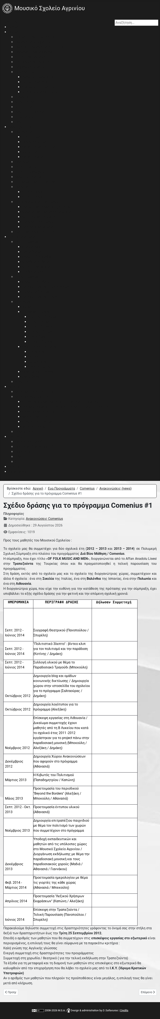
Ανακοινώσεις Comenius (44, 519)
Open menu (10, 22)
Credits (124, 1010)
